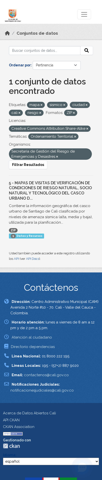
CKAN (11, 446)
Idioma (9, 455)
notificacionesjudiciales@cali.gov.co (42, 390)
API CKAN (11, 420)
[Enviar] (86, 50)
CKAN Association (18, 427)
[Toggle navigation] (84, 14)
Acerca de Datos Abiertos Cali (29, 413)
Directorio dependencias (33, 347)
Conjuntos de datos (37, 33)
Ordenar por (20, 65)
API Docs (32, 259)
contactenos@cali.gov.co (46, 375)
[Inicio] (7, 33)
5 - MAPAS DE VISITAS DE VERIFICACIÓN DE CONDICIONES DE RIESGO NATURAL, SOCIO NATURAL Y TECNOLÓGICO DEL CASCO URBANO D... (50, 191)
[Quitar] (41, 105)
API (16, 259)
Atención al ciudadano (32, 337)
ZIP (13, 230)
